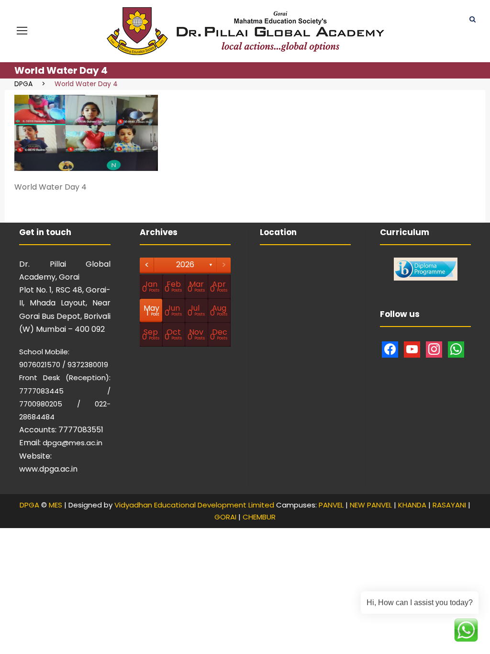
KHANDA (412, 505)
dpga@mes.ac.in (72, 443)
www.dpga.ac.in (48, 468)
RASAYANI (449, 505)
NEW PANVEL (371, 505)
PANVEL (331, 505)
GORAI (225, 517)
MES (55, 505)
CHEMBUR (259, 517)
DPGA (29, 505)
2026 (185, 264)
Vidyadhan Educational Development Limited (194, 505)
